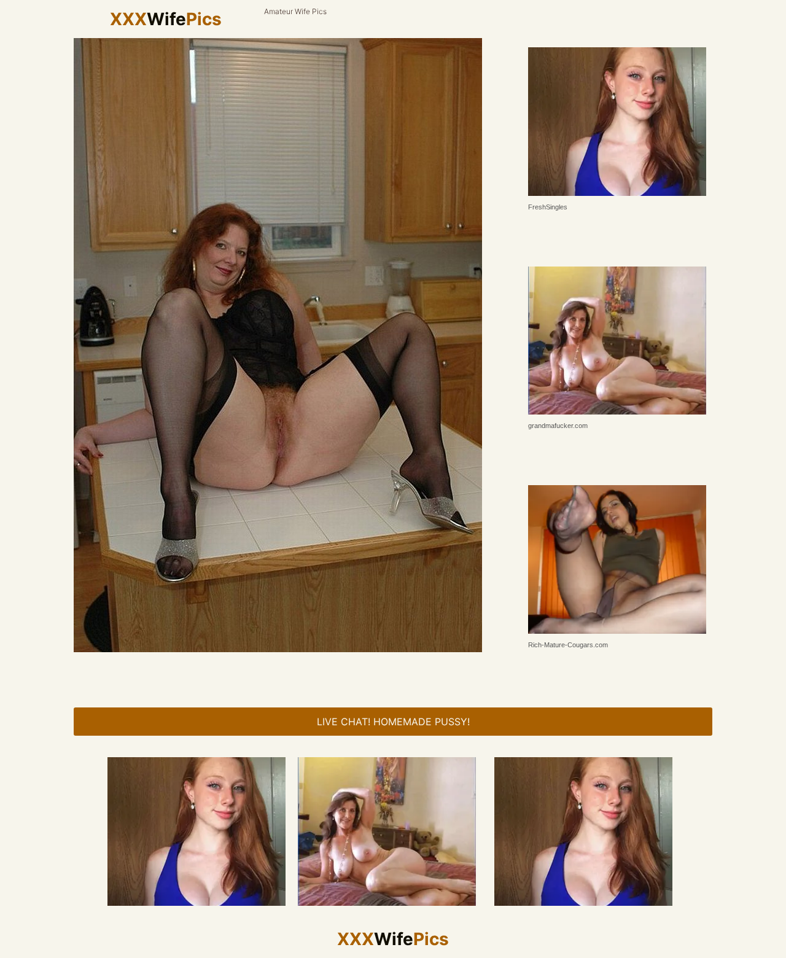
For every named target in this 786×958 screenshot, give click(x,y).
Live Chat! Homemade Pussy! (393, 721)
